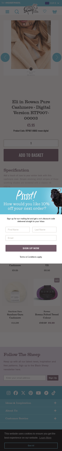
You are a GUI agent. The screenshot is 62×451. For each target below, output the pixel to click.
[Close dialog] (59, 190)
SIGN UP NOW (31, 248)
